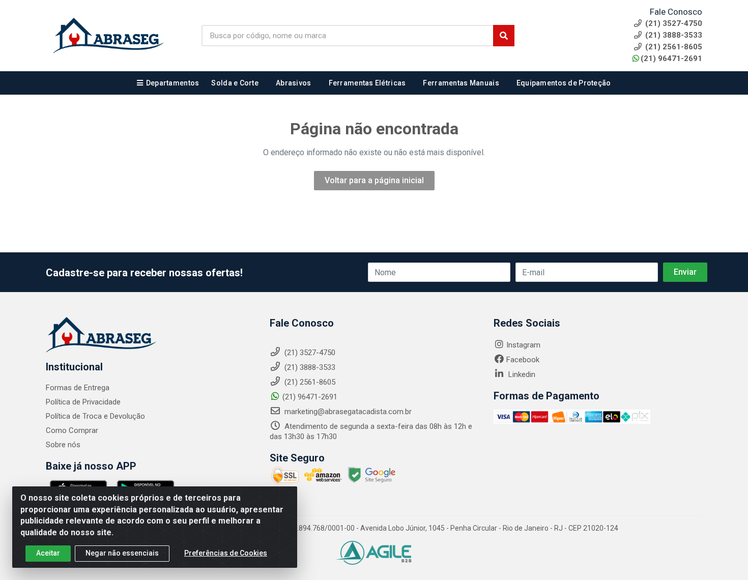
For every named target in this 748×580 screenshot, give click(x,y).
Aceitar (48, 553)
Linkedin (520, 374)
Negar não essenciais (122, 553)
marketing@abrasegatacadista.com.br (347, 411)
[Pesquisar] (503, 35)
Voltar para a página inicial (374, 180)
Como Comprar (72, 430)
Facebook (522, 359)
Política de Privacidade (83, 402)
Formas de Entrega (77, 387)
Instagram (523, 345)
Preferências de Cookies (225, 553)
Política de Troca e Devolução (95, 416)
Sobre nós (63, 444)
